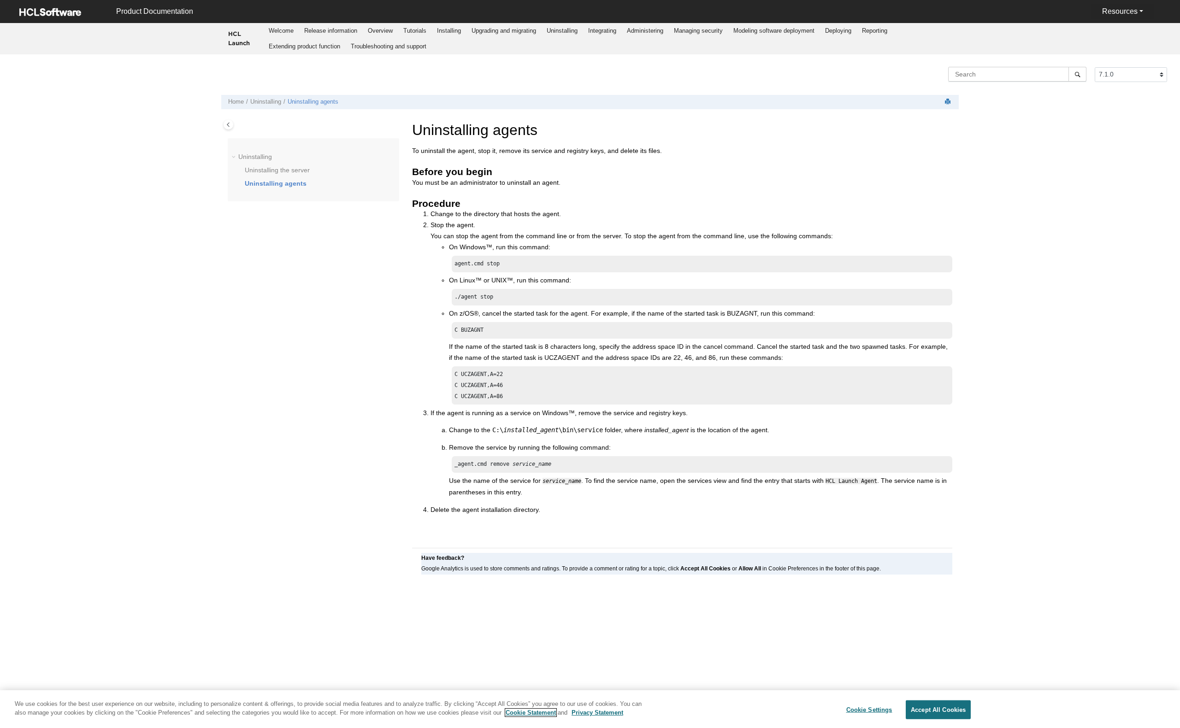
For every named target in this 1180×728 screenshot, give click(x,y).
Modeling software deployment (773, 30)
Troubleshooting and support (388, 46)
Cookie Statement (531, 712)
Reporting (874, 30)
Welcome (281, 30)
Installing (449, 30)
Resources (1120, 11)
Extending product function (304, 46)
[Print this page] (948, 102)
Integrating (602, 30)
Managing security (698, 30)
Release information (330, 30)
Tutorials (414, 30)
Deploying (838, 30)
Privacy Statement (597, 712)
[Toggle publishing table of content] (228, 124)
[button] (234, 157)
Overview (380, 30)
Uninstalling (562, 30)
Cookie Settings (869, 709)
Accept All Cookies (938, 709)
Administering (645, 30)
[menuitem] (281, 31)
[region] (590, 709)
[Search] (1077, 74)
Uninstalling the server (277, 170)
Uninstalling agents (313, 102)
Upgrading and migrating (504, 30)
